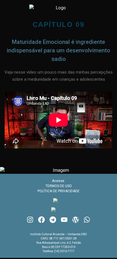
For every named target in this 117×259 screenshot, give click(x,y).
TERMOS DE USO (58, 186)
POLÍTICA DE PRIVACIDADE (58, 191)
